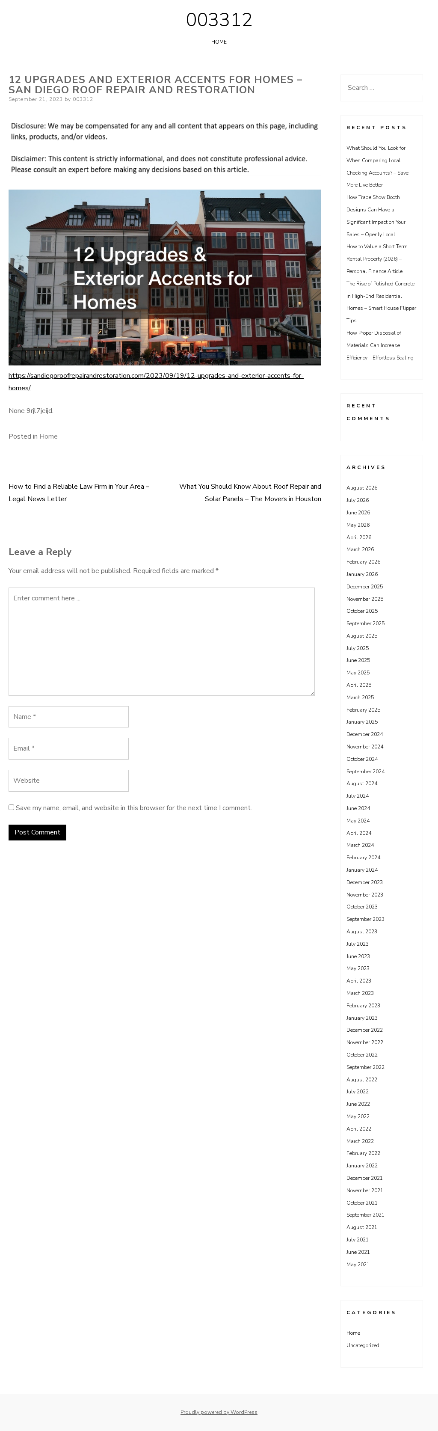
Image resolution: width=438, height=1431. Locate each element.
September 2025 (365, 623)
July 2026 (357, 500)
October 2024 (362, 759)
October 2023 (362, 906)
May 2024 (358, 820)
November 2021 (364, 1190)
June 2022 (358, 1104)
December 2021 (364, 1178)
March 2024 (360, 845)
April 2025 (358, 685)
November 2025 (364, 599)
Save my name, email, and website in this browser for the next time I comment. (134, 808)
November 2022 (364, 1042)
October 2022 (362, 1054)
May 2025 (358, 672)
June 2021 (358, 1252)
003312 (219, 20)
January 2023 (362, 1018)
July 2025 (357, 648)
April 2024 (358, 833)
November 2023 (364, 894)
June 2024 (358, 808)
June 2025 (358, 660)
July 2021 (357, 1239)
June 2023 (358, 956)
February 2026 (363, 561)
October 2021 (362, 1202)
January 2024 (362, 870)
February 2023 (363, 1005)
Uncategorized (362, 1345)
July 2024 (357, 796)
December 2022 (364, 1030)
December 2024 (364, 734)
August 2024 (361, 783)
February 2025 (363, 710)
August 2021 (361, 1227)
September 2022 (365, 1067)
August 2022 (361, 1079)
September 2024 (365, 771)
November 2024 (364, 746)
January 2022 (362, 1165)
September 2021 (365, 1214)
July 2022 (357, 1091)
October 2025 (362, 611)
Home (219, 42)
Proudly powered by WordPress (219, 1412)
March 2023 (360, 993)
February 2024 (363, 857)
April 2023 (358, 980)
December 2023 (364, 882)
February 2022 (363, 1153)
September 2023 (365, 919)
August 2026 (361, 487)
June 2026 (358, 512)
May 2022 (358, 1116)
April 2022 (358, 1128)
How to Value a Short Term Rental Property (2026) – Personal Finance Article (377, 259)
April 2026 (358, 537)
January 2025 (362, 721)
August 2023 (361, 931)
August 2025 (361, 635)
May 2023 (358, 968)
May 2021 (358, 1264)
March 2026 (360, 549)
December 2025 (364, 586)
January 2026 (362, 574)
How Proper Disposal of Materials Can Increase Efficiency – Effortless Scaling (380, 345)
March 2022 (360, 1141)
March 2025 (360, 697)
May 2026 (358, 525)
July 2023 (357, 944)
